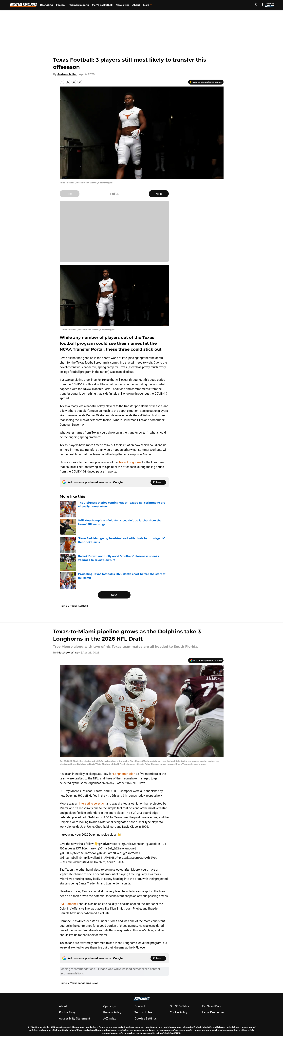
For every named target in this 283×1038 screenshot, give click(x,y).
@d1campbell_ (69, 857)
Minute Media (42, 1027)
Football (61, 4)
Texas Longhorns (130, 462)
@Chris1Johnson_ (134, 843)
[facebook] (262, 4)
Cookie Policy (178, 1012)
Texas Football (79, 605)
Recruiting (46, 4)
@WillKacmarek (85, 848)
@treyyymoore (125, 848)
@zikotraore (131, 853)
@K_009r (65, 853)
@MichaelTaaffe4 (83, 853)
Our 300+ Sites (179, 1006)
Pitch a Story (67, 1012)
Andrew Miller (67, 74)
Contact (139, 1006)
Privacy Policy (112, 1012)
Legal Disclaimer (213, 1012)
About (136, 4)
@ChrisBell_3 (106, 848)
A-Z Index (109, 1018)
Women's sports (79, 4)
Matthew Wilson (68, 652)
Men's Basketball (102, 4)
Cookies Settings (145, 1018)
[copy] (79, 82)
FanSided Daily (212, 1006)
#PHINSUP (111, 857)
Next (159, 193)
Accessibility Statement (74, 1018)
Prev (70, 193)
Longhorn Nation (124, 773)
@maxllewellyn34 (90, 857)
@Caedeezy (67, 848)
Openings (109, 1006)
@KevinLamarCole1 (110, 853)
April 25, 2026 (115, 862)
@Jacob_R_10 (155, 843)
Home (63, 605)
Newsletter (122, 4)
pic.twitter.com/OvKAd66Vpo (138, 857)
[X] (256, 4)
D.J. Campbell (69, 904)
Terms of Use (143, 1012)
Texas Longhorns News (84, 983)
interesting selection (92, 803)
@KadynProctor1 (109, 843)
